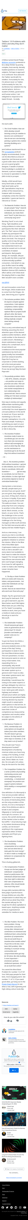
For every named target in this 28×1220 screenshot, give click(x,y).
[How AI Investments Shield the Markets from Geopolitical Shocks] (14, 1119)
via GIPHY (5, 282)
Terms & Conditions (21, 1211)
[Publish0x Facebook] (3, 1207)
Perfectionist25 (11, 1159)
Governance (6, 1012)
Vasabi (9, 1133)
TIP (15, 1070)
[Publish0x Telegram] (12, 1207)
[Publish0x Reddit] (16, 1207)
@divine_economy (9, 62)
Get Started (22, 11)
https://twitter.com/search (11, 1005)
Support (4, 1200)
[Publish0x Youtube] (25, 1207)
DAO (6, 1009)
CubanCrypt (10, 1106)
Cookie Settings (6, 1204)
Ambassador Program (8, 1191)
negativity (15, 1012)
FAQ (3, 1188)
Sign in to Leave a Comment (14, 1169)
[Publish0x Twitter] (7, 1207)
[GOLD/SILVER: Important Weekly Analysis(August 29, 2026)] (14, 1093)
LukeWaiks (7, 48)
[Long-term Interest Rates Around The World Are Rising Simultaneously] (14, 1146)
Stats (3, 1194)
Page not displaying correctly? (14, 1177)
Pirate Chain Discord (9, 984)
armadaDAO (9, 152)
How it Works (6, 1185)
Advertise (4, 1197)
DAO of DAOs (15, 48)
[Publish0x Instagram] (20, 1207)
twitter (15, 1009)
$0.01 (3, 53)
